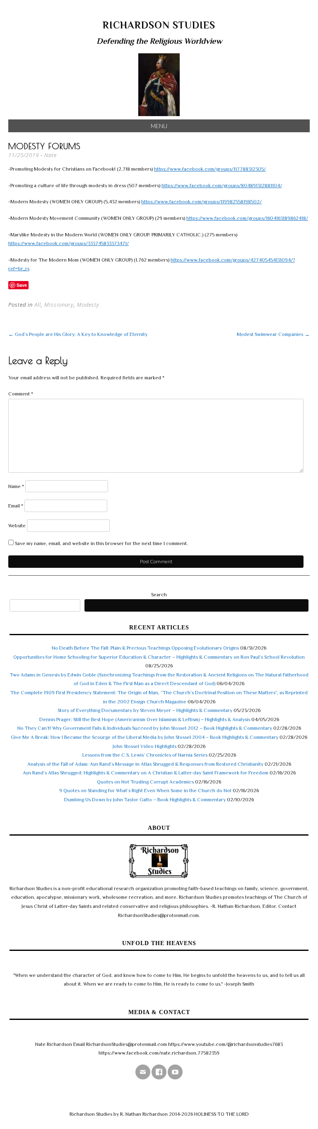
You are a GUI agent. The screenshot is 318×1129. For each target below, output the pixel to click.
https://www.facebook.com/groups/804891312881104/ (221, 185)
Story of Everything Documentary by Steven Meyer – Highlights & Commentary (145, 710)
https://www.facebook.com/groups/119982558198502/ (201, 202)
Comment (20, 394)
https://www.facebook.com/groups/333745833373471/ (68, 243)
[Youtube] (175, 1072)
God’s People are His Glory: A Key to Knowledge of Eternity (77, 334)
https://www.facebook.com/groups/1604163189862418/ (247, 218)
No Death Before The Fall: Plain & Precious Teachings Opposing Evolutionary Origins (145, 648)
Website (17, 526)
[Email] (142, 1072)
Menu (159, 125)
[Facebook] (159, 1072)
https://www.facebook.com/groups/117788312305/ (210, 169)
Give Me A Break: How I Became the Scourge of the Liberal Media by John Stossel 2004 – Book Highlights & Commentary (144, 737)
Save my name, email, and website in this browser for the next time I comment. (101, 543)
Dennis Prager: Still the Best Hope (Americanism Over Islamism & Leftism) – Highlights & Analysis (144, 719)
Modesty (88, 304)
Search (159, 595)
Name (16, 486)
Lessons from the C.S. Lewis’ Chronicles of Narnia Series (144, 755)
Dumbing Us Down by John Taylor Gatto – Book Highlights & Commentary (145, 800)
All (37, 304)
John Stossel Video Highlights (144, 746)
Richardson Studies (159, 25)
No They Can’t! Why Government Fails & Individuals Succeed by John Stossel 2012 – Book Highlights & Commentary (144, 728)
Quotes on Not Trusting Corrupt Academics (145, 782)
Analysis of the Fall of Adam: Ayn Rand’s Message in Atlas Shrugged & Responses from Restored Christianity (145, 764)
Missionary (59, 304)
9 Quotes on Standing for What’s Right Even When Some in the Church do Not (145, 790)
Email (15, 506)
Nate (50, 155)
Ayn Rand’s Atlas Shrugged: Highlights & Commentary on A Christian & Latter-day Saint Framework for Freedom (145, 773)
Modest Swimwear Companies (273, 334)
